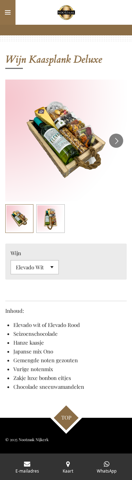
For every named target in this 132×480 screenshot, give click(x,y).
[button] (19, 218)
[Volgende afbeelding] (116, 141)
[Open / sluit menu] (7, 12)
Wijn (16, 253)
